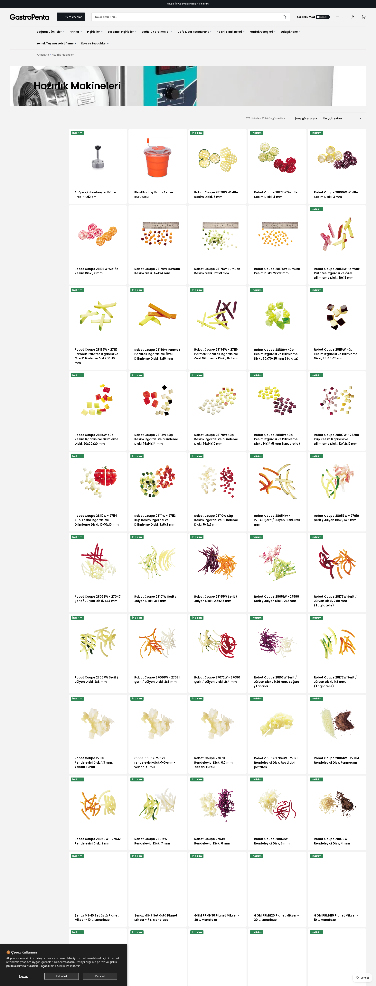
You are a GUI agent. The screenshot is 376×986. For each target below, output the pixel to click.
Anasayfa (43, 54)
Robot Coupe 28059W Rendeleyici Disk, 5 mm (272, 841)
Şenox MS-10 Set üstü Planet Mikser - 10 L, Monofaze (97, 917)
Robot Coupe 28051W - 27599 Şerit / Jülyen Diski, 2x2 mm (276, 598)
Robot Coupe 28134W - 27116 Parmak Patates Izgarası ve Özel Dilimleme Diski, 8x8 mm (217, 353)
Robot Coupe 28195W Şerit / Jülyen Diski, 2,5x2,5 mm (215, 598)
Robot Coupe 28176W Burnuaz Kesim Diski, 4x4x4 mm (157, 271)
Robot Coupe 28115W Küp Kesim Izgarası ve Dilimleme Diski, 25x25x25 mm (336, 353)
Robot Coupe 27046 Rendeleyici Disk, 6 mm (212, 841)
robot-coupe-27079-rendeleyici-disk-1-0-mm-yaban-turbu (154, 762)
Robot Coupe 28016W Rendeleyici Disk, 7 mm (152, 841)
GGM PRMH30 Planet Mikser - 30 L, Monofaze (216, 917)
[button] (353, 17)
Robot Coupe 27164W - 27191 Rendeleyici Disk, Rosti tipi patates (275, 762)
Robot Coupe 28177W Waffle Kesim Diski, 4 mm (275, 194)
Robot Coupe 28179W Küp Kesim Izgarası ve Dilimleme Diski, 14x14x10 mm (216, 439)
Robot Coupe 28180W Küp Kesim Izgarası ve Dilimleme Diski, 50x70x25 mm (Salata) (276, 354)
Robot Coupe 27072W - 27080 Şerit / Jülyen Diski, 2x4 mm (217, 679)
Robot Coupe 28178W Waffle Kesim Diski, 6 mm (216, 194)
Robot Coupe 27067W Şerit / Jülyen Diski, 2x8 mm (96, 679)
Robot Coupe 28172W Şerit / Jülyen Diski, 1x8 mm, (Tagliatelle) (335, 681)
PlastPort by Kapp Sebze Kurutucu (153, 194)
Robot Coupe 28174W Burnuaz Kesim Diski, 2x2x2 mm (277, 271)
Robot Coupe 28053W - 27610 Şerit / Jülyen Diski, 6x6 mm (336, 518)
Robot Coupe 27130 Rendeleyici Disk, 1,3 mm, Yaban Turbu (94, 762)
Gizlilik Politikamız (68, 966)
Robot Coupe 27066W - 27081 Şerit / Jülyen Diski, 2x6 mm (157, 679)
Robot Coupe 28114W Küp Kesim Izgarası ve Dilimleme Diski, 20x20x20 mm (96, 439)
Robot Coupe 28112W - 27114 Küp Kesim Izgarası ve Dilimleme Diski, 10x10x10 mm (97, 520)
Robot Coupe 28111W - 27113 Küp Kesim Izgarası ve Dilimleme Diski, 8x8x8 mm (155, 520)
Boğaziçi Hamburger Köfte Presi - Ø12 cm (95, 194)
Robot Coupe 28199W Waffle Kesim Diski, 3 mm (336, 194)
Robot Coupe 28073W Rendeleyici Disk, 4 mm (332, 841)
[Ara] (285, 17)
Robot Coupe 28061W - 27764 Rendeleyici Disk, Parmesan (336, 760)
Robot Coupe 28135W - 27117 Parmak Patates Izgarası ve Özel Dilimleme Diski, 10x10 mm (96, 356)
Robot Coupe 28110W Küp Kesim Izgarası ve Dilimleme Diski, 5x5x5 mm (216, 520)
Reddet (100, 976)
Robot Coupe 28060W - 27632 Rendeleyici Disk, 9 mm (98, 841)
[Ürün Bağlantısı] (98, 166)
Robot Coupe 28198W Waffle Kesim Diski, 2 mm (96, 271)
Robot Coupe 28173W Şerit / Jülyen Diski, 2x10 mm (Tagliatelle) (335, 600)
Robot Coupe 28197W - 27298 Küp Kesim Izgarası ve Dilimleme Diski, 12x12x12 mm (336, 439)
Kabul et (61, 976)
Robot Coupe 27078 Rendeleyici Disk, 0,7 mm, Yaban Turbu (213, 762)
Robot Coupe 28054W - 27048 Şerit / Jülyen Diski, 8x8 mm (277, 520)
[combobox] (190, 17)
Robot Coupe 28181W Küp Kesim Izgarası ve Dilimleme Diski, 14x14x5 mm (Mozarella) (277, 439)
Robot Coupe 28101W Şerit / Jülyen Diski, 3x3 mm (155, 598)
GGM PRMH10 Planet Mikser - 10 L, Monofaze (336, 917)
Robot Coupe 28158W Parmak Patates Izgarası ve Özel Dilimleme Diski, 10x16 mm (337, 273)
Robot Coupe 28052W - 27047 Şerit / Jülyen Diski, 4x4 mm (98, 598)
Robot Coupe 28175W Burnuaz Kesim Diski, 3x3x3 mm (217, 271)
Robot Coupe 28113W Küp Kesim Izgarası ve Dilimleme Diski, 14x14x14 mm (156, 439)
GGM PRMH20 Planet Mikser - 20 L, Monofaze (276, 917)
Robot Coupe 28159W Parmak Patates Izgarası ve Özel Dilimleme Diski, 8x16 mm (157, 354)
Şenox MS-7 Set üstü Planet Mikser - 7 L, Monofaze (155, 917)
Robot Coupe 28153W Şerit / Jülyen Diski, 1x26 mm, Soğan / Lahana (276, 681)
